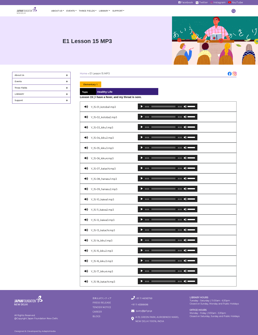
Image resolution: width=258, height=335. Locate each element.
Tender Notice (102, 307)
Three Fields (87, 11)
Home (83, 73)
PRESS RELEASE (102, 302)
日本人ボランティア (102, 298)
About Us (56, 11)
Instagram (219, 2)
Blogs (96, 316)
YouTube (237, 2)
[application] (167, 106)
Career (97, 311)
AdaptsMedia (49, 331)
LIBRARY (19, 94)
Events (70, 11)
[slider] (192, 106)
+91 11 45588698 (139, 304)
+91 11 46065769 (144, 298)
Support (117, 11)
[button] (90, 84)
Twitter (203, 2)
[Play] (141, 106)
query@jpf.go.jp (144, 311)
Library (103, 11)
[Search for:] (233, 11)
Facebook (187, 2)
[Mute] (185, 106)
